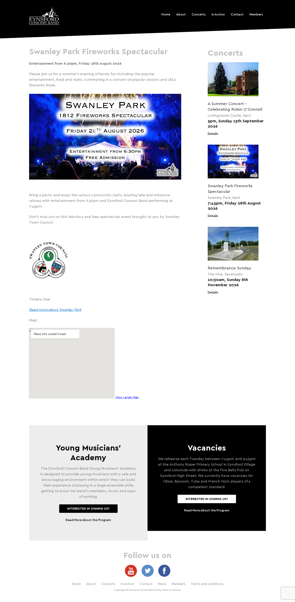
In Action (218, 14)
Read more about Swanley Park (55, 310)
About (181, 14)
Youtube (131, 571)
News (162, 584)
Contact (237, 14)
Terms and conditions (207, 584)
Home (165, 14)
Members (256, 14)
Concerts (198, 14)
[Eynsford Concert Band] (44, 15)
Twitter (147, 571)
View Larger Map (127, 397)
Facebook (164, 571)
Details (213, 133)
